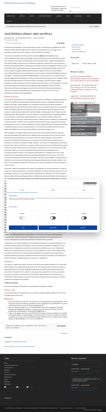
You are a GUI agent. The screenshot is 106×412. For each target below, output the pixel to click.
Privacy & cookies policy (66, 408)
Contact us (6, 372)
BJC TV (68, 16)
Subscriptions (7, 384)
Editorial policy (8, 377)
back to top (64, 333)
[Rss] (31, 387)
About (5, 362)
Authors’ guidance (8, 367)
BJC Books (7, 370)
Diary (88, 16)
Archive (32, 16)
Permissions (7, 381)
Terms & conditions (80, 408)
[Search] (100, 7)
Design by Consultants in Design (93, 410)
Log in (91, 26)
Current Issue (10, 16)
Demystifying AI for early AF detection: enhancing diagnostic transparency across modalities (84, 89)
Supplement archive (45, 16)
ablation (75, 63)
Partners (6, 379)
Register (96, 26)
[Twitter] (22, 387)
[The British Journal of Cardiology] (22, 6)
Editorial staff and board (10, 374)
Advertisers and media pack (11, 365)
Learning (59, 16)
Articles (22, 16)
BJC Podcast (78, 16)
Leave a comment (38, 38)
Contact (9, 21)
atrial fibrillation (89, 63)
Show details (61, 43)
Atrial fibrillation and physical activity (83, 98)
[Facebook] (10, 387)
